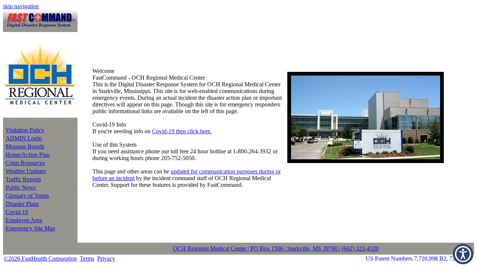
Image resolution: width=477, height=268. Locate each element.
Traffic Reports (23, 179)
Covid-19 (17, 212)
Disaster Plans (22, 204)
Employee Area (24, 220)
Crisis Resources (25, 163)
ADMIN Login (24, 138)
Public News (21, 187)
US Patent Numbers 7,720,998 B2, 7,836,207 (419, 258)
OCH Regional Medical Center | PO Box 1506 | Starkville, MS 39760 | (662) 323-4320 (276, 248)
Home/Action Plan (28, 154)
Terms (87, 258)
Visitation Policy (25, 130)
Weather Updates (26, 171)
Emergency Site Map (30, 228)
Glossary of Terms (27, 195)
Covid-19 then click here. (182, 131)
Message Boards (25, 146)
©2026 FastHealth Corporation (40, 258)
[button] (463, 254)
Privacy (106, 258)
